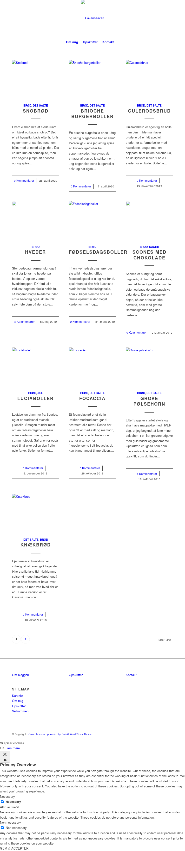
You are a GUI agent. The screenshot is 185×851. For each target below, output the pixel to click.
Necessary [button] (7, 796)
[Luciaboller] (35, 366)
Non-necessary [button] (10, 822)
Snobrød (35, 111)
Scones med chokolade (149, 255)
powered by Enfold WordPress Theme (69, 734)
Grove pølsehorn (149, 401)
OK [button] (2, 748)
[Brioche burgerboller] (92, 79)
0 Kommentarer (24, 180)
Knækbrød (35, 545)
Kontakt (17, 695)
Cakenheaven (36, 734)
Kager (154, 247)
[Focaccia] (92, 366)
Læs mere (13, 748)
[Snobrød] (35, 79)
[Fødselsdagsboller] (92, 220)
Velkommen (20, 711)
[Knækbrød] (35, 513)
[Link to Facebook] (155, 18)
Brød (27, 105)
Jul (40, 393)
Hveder (35, 252)
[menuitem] (72, 42)
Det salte (40, 105)
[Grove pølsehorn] (149, 366)
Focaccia (92, 398)
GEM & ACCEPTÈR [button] (14, 848)
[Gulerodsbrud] (149, 79)
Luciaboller (35, 398)
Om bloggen (20, 674)
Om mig (17, 700)
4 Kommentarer (147, 474)
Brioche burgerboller (92, 114)
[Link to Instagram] (162, 18)
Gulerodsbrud (149, 111)
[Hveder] (35, 220)
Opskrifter (19, 706)
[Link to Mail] (169, 18)
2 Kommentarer (24, 322)
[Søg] (119, 42)
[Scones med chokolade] (149, 220)
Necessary (13, 802)
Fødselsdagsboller (98, 252)
